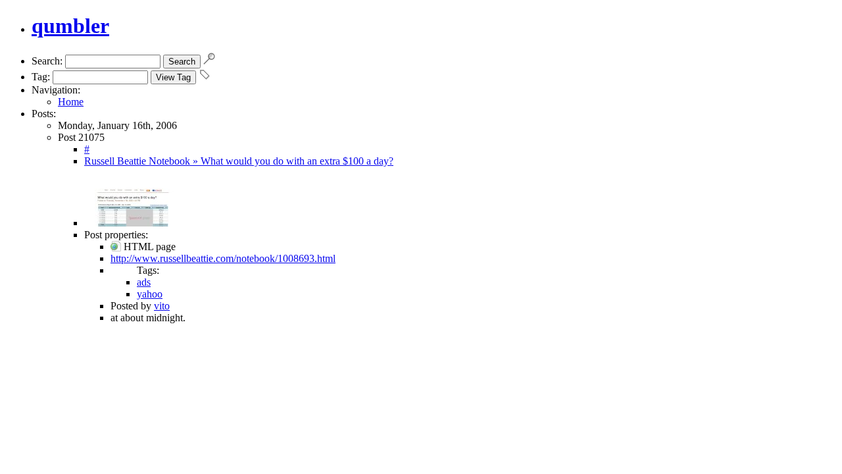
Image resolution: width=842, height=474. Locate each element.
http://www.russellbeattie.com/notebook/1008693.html (223, 258)
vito (162, 305)
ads (144, 282)
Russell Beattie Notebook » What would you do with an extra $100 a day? (238, 161)
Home (71, 101)
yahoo (149, 294)
